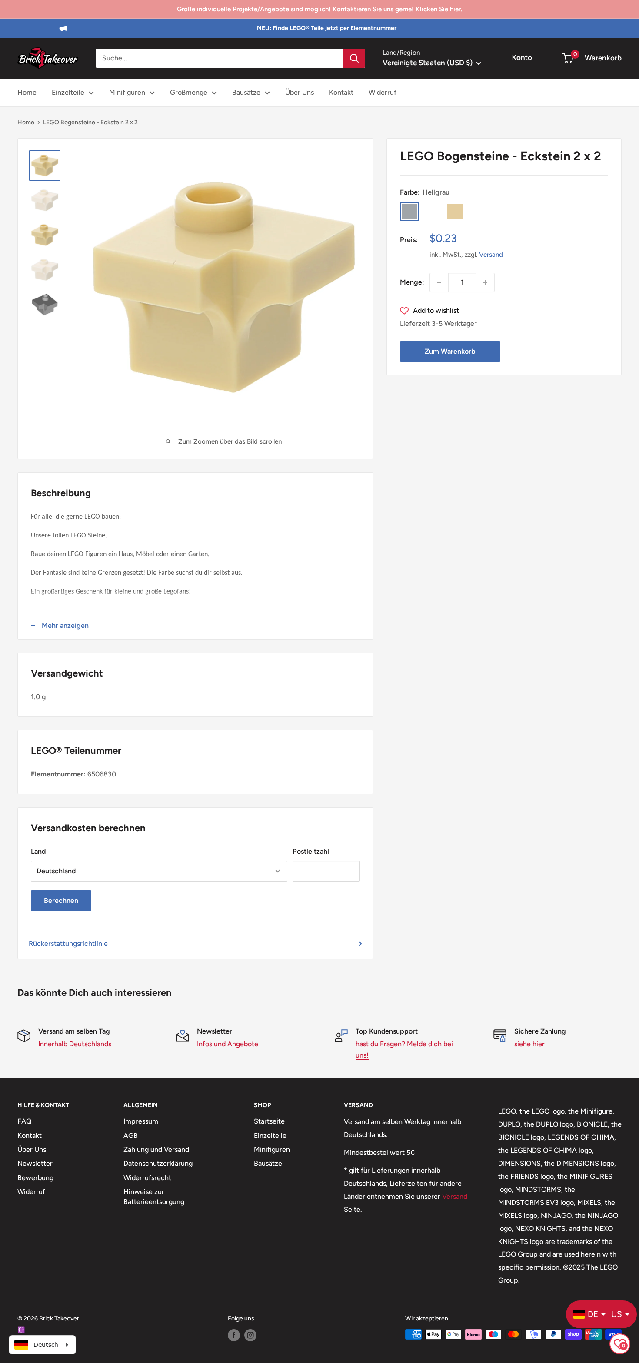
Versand (491, 255)
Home (27, 92)
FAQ (24, 1121)
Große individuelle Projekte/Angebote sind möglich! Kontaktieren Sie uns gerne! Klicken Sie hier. (319, 9)
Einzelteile (68, 92)
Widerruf (382, 92)
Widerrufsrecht (147, 1178)
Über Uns (299, 92)
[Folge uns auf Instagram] (250, 1335)
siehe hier (529, 1044)
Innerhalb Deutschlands (74, 1044)
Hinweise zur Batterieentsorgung (153, 1196)
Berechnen (61, 900)
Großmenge (188, 92)
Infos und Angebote (227, 1044)
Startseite (269, 1121)
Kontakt (341, 92)
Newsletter (35, 1163)
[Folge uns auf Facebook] (234, 1335)
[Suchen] (354, 58)
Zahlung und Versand (156, 1149)
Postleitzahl (311, 851)
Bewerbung (35, 1178)
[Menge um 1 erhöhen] (485, 282)
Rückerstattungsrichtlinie (68, 943)
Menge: (412, 282)
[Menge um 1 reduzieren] (439, 282)
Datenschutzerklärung (158, 1163)
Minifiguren (127, 92)
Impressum (140, 1121)
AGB (130, 1135)
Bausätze (246, 92)
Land (38, 851)
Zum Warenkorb (450, 351)
